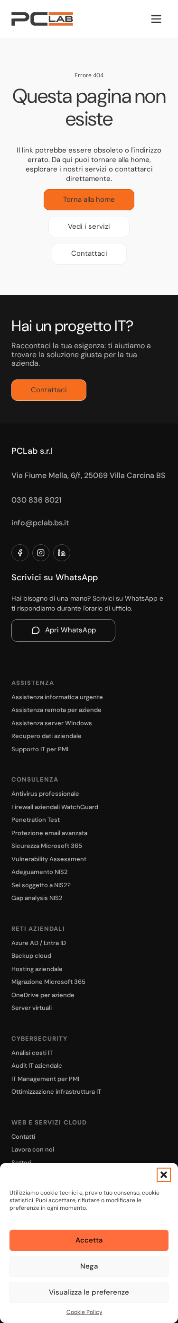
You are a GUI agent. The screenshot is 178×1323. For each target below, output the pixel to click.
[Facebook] (19, 552)
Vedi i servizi (89, 226)
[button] (164, 1174)
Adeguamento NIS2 (39, 872)
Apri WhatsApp (70, 630)
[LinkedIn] (61, 552)
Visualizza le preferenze (89, 1292)
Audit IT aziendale (36, 1066)
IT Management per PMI (45, 1079)
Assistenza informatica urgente (57, 697)
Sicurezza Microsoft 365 (46, 846)
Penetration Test (35, 820)
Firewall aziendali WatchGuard (54, 807)
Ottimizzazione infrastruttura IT (56, 1092)
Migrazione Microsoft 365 (48, 982)
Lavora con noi (32, 1149)
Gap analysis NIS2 (37, 898)
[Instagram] (40, 552)
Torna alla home (89, 199)
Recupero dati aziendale (46, 736)
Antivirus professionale (45, 794)
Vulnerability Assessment (48, 859)
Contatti (23, 1137)
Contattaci (89, 253)
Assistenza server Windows (51, 723)
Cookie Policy (84, 1312)
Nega (89, 1266)
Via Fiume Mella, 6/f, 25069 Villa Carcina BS (88, 475)
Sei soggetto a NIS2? (41, 885)
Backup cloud (31, 956)
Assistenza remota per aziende (56, 710)
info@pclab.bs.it (40, 523)
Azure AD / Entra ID (38, 943)
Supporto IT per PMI (39, 749)
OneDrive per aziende (43, 995)
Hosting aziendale (37, 969)
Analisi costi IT (32, 1053)
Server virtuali (31, 1008)
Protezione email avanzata (49, 833)
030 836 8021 (36, 500)
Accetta (89, 1240)
